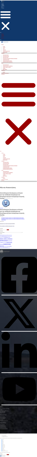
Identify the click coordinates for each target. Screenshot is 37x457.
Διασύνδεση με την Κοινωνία (5, 73)
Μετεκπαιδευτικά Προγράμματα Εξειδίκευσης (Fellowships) (10, 58)
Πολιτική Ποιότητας (2, 416)
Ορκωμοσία (1, 244)
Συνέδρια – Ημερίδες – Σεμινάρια (7, 173)
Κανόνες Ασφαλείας (2, 418)
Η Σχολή (2, 44)
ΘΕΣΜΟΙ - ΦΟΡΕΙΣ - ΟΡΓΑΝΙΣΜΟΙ (6, 238)
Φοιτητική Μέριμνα (2, 424)
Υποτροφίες (1, 247)
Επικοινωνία (3, 74)
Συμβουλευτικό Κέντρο (3, 425)
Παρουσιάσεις (5, 246)
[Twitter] (19, 331)
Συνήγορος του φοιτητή (3, 427)
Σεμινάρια (8, 246)
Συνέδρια (10, 246)
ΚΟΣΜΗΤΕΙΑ (2, 183)
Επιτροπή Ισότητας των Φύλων (4, 428)
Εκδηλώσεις (6, 237)
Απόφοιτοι (3, 236)
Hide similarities (4, 435)
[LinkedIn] (19, 372)
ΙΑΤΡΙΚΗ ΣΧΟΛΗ (4, 240)
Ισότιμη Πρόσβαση (4, 242)
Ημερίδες (9, 237)
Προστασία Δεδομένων (3, 417)
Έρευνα (2, 170)
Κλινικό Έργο (3, 70)
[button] (5, 21)
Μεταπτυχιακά (9, 242)
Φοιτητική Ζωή (5, 247)
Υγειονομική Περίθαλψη (3, 426)
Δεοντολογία (1, 419)
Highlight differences (5, 436)
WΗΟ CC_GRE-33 (5, 69)
